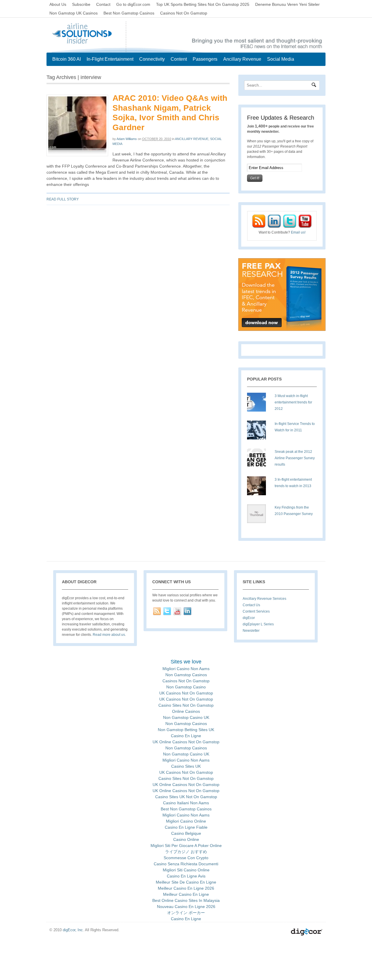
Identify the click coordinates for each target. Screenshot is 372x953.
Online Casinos (186, 711)
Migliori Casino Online (186, 821)
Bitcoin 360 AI (66, 59)
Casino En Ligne (186, 735)
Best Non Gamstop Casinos (128, 13)
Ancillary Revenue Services (264, 599)
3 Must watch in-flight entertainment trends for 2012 (293, 402)
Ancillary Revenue (242, 59)
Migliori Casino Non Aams (186, 668)
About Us (57, 4)
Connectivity (152, 59)
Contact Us (251, 605)
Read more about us (109, 635)
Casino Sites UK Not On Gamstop (186, 796)
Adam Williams (127, 139)
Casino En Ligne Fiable (186, 827)
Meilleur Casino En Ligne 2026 (186, 888)
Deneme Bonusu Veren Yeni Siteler (287, 4)
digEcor (249, 618)
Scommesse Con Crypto (186, 857)
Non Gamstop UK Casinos (73, 13)
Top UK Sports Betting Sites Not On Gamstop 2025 (202, 4)
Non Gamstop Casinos (186, 674)
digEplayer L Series (258, 624)
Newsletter (251, 631)
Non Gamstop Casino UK (186, 717)
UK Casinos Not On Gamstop (186, 693)
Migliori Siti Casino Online (186, 870)
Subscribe (81, 4)
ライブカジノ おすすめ (186, 851)
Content (179, 59)
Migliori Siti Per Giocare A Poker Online (186, 845)
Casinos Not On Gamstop (183, 13)
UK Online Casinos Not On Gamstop (186, 742)
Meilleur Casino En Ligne (186, 894)
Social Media (280, 59)
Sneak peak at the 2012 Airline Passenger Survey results (295, 458)
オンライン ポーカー (186, 912)
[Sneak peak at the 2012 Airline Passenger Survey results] (258, 460)
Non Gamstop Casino (186, 687)
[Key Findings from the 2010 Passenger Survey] (258, 515)
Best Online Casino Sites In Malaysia (186, 900)
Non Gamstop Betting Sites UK (186, 729)
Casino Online (186, 839)
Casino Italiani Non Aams (186, 803)
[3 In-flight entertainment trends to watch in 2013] (258, 488)
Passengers (205, 59)
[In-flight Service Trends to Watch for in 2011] (258, 432)
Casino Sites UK (186, 766)
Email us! (298, 232)
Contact (103, 4)
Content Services (256, 611)
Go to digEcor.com (133, 4)
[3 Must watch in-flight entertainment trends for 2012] (258, 404)
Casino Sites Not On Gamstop (186, 705)
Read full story (62, 199)
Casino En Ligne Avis (186, 876)
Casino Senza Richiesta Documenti (186, 864)
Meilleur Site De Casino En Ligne (186, 882)
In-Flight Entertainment (110, 59)
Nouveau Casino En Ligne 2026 (186, 906)
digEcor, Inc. (73, 930)
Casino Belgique (186, 833)
